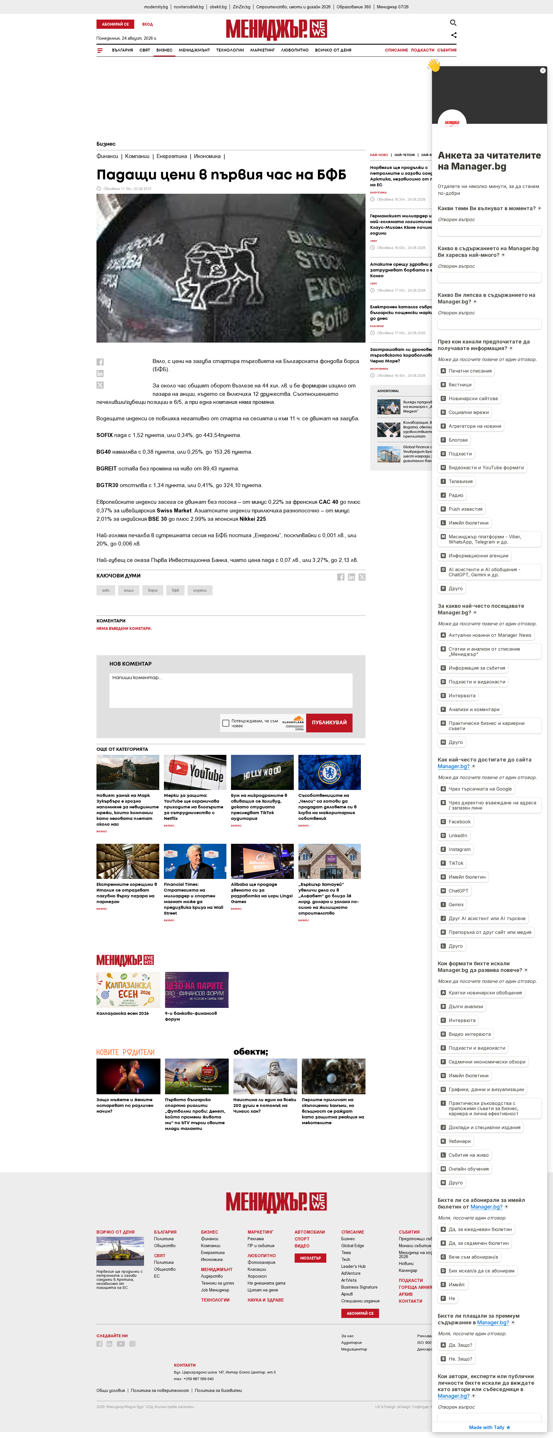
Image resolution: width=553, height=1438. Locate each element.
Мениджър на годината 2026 (422, 1255)
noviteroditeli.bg (189, 6)
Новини (406, 1264)
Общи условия (110, 1390)
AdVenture (351, 1273)
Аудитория (351, 1342)
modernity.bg (156, 6)
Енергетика (213, 1253)
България (122, 50)
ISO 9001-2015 (429, 1342)
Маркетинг (262, 50)
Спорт (302, 1239)
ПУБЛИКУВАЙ (329, 723)
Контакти (410, 1301)
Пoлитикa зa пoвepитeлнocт (160, 1390)
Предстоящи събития (421, 1239)
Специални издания (360, 1301)
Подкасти (422, 50)
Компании (210, 1246)
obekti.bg (218, 6)
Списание (396, 50)
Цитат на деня (263, 1290)
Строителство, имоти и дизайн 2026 (293, 6)
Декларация (428, 1349)
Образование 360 (354, 6)
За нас (347, 1336)
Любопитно (295, 50)
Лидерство (212, 1276)
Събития (447, 50)
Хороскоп (257, 1276)
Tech (345, 1259)
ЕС (157, 1276)
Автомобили (310, 1232)
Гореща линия (415, 1287)
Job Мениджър (215, 1290)
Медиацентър (354, 1349)
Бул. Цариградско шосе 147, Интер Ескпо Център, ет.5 (225, 1372)
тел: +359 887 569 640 (193, 1379)
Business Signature (359, 1287)
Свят (144, 50)
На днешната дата (266, 1283)
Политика (164, 1239)
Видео (302, 1246)
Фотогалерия (261, 1262)
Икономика (212, 1259)
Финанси (209, 1239)
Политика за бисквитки (218, 1390)
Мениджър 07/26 (393, 6)
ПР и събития (261, 1246)
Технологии (230, 50)
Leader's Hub (353, 1266)
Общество (165, 1246)
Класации (257, 1269)
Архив (347, 1294)
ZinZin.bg (241, 6)
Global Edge (352, 1246)
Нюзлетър (310, 1258)
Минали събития (415, 1246)
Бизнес (164, 50)
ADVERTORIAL (388, 391)
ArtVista (349, 1280)
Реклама (256, 1239)
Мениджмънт (194, 50)
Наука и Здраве (266, 1300)
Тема (346, 1253)
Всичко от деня (333, 50)
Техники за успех (217, 1283)
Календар (408, 1270)
